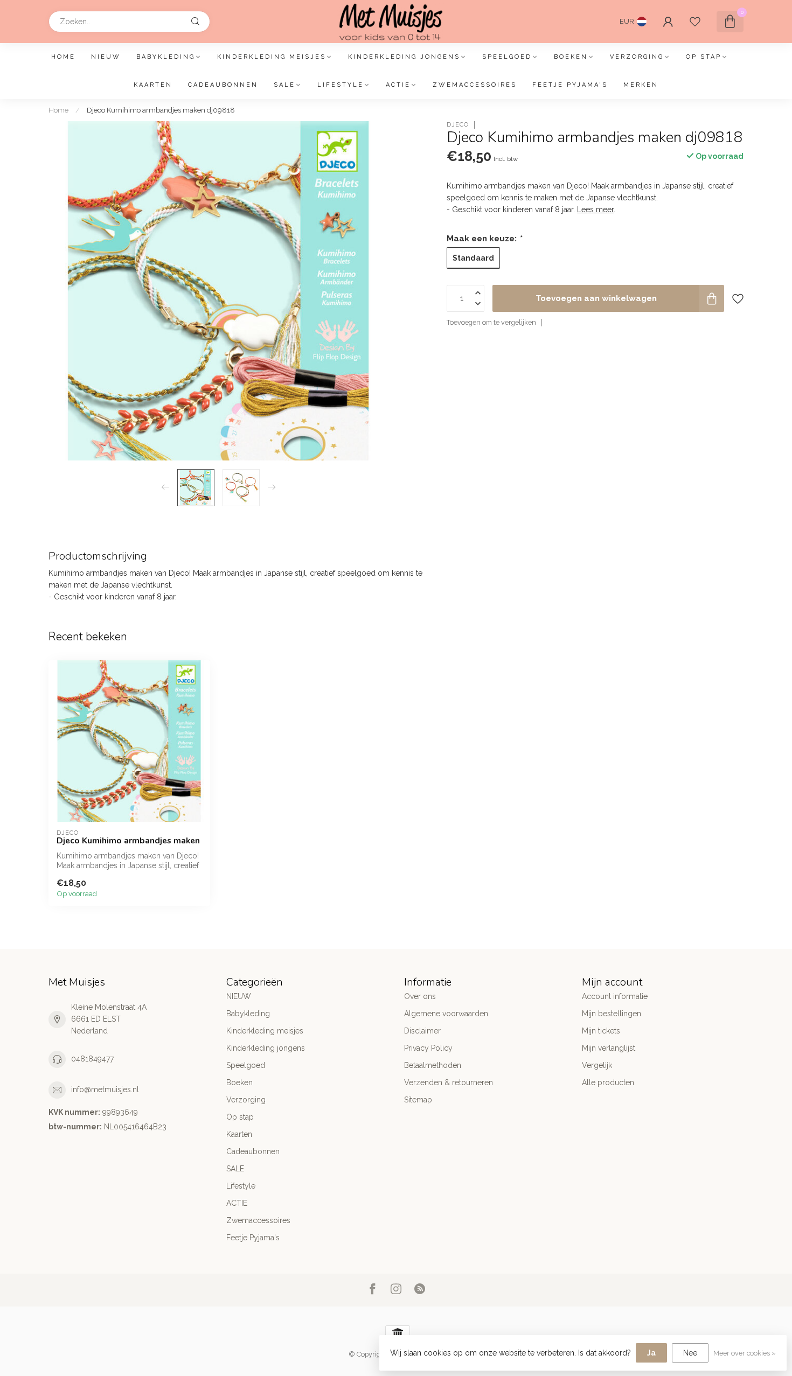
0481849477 (92, 1058)
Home (63, 56)
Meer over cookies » (744, 1353)
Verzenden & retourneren (448, 1082)
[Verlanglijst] (695, 21)
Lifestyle (340, 84)
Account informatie (615, 996)
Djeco (458, 125)
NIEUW (106, 56)
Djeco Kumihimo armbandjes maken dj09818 (161, 110)
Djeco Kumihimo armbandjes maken (128, 841)
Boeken (571, 56)
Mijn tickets (601, 1030)
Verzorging (637, 56)
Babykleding (165, 56)
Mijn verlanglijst (608, 1048)
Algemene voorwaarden (446, 1013)
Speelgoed (507, 56)
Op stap (703, 56)
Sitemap (418, 1099)
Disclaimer (422, 1030)
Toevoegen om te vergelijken (491, 322)
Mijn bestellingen (611, 1013)
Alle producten (608, 1082)
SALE (284, 84)
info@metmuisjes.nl (105, 1089)
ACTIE (398, 84)
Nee (690, 1353)
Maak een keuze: (484, 238)
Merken (640, 84)
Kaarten (153, 84)
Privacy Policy (428, 1048)
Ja (651, 1353)
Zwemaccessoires (475, 84)
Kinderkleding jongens (404, 56)
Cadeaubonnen (223, 84)
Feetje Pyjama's (570, 84)
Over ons (420, 996)
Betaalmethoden (432, 1065)
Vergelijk (597, 1065)
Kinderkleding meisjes (271, 56)
